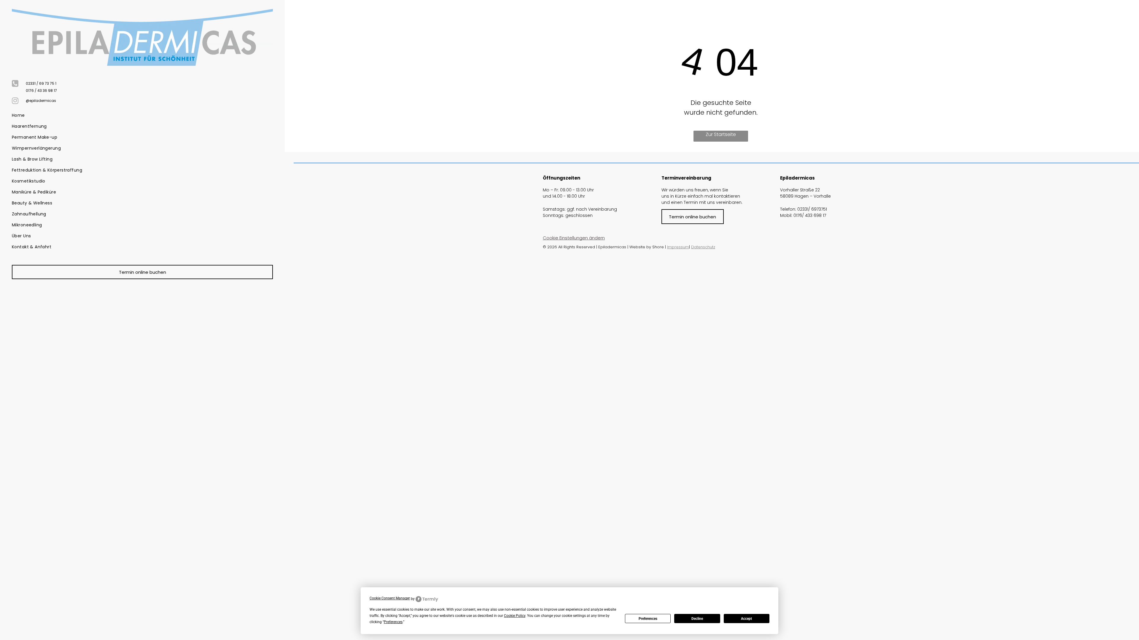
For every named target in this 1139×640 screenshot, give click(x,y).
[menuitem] (140, 115)
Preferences (648, 619)
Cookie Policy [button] (514, 616)
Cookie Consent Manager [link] (390, 598)
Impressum (678, 247)
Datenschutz (703, 247)
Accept (746, 619)
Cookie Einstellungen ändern (574, 238)
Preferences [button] (393, 622)
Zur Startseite (721, 134)
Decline (697, 619)
